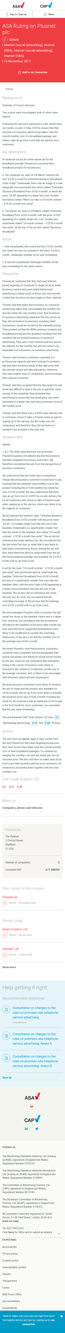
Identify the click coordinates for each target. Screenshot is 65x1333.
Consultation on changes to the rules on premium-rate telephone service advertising (35, 1012)
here (11, 1232)
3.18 (19, 786)
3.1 (4, 786)
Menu (51, 14)
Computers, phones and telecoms (22, 807)
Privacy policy (10, 1253)
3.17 (11, 786)
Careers (6, 1274)
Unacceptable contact (14, 1267)
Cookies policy (10, 1260)
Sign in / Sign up (17, 14)
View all (6, 1077)
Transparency (9, 1280)
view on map (10, 1221)
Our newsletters (11, 1301)
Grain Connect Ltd (14, 929)
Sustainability (9, 1307)
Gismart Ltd (10, 949)
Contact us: (9, 1147)
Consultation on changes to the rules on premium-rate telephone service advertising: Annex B (35, 1061)
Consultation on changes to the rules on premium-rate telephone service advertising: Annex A (35, 1038)
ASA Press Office (12, 1294)
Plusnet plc (10, 897)
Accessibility (9, 1246)
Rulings (9, 89)
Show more (9, 967)
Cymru (5, 1287)
